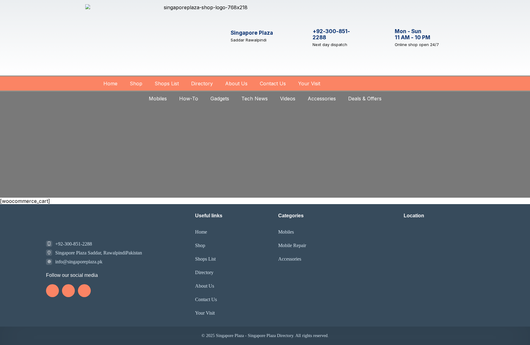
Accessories (322, 98)
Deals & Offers (365, 98)
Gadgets (219, 98)
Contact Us (273, 83)
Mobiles (158, 98)
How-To (188, 98)
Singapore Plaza (252, 33)
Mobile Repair (292, 245)
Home (110, 83)
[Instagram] (52, 290)
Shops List (167, 83)
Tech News (254, 98)
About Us (236, 83)
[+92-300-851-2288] (301, 37)
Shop (136, 83)
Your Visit (309, 83)
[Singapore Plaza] (220, 36)
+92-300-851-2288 (73, 243)
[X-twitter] (84, 290)
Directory (202, 83)
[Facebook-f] (68, 290)
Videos (287, 98)
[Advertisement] (265, 152)
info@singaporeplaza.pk (78, 261)
